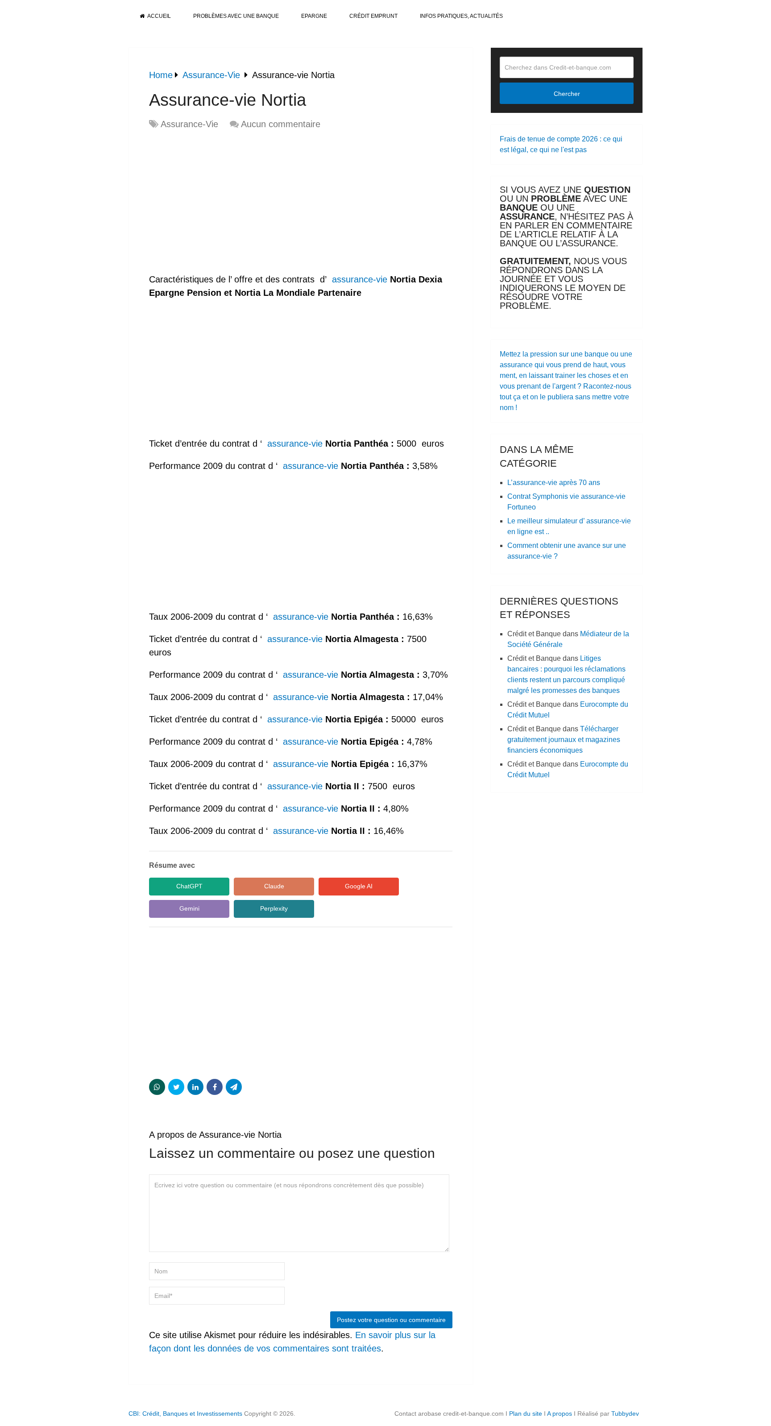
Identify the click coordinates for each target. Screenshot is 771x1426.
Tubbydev (625, 1413)
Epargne (314, 16)
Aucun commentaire (280, 124)
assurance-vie (359, 279)
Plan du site (525, 1413)
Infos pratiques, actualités (461, 16)
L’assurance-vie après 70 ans (553, 482)
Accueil (158, 16)
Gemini (189, 908)
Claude (274, 886)
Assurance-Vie (189, 124)
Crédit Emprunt (373, 16)
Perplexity (274, 908)
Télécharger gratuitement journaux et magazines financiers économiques (563, 739)
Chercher (567, 93)
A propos (559, 1413)
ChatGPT (189, 886)
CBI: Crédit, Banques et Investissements (185, 1413)
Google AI (359, 886)
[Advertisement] (224, 202)
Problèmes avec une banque (236, 16)
